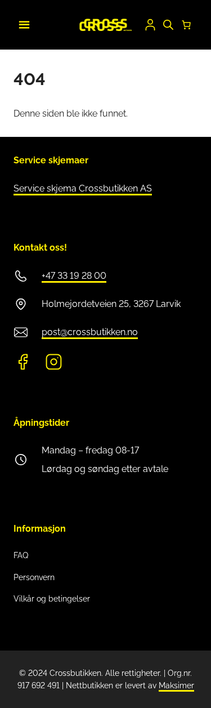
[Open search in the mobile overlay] (168, 25)
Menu (23, 23)
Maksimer (176, 685)
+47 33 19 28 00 (74, 275)
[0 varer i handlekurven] (186, 25)
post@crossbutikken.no (90, 332)
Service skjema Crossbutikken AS (83, 188)
